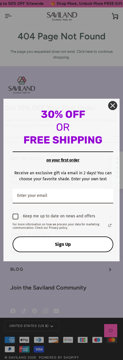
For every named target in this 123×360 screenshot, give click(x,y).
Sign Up (63, 244)
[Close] (113, 105)
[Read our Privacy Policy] (109, 225)
